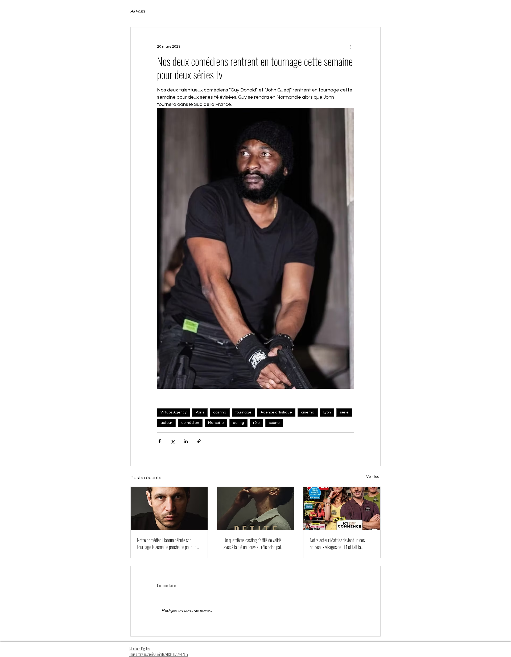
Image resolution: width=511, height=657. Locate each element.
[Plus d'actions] (351, 46)
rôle (256, 423)
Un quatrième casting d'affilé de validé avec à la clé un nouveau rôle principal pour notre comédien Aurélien (253, 543)
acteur (166, 423)
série (344, 412)
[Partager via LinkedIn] (185, 441)
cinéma (307, 412)
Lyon (327, 412)
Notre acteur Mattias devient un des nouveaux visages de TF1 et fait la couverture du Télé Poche (337, 543)
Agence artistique (276, 412)
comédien (190, 423)
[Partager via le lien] (198, 441)
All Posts (137, 11)
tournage (243, 412)
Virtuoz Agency (173, 412)
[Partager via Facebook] (159, 441)
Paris (200, 412)
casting (219, 412)
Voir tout (373, 477)
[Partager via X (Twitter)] (172, 441)
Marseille (216, 423)
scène (274, 423)
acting (238, 423)
